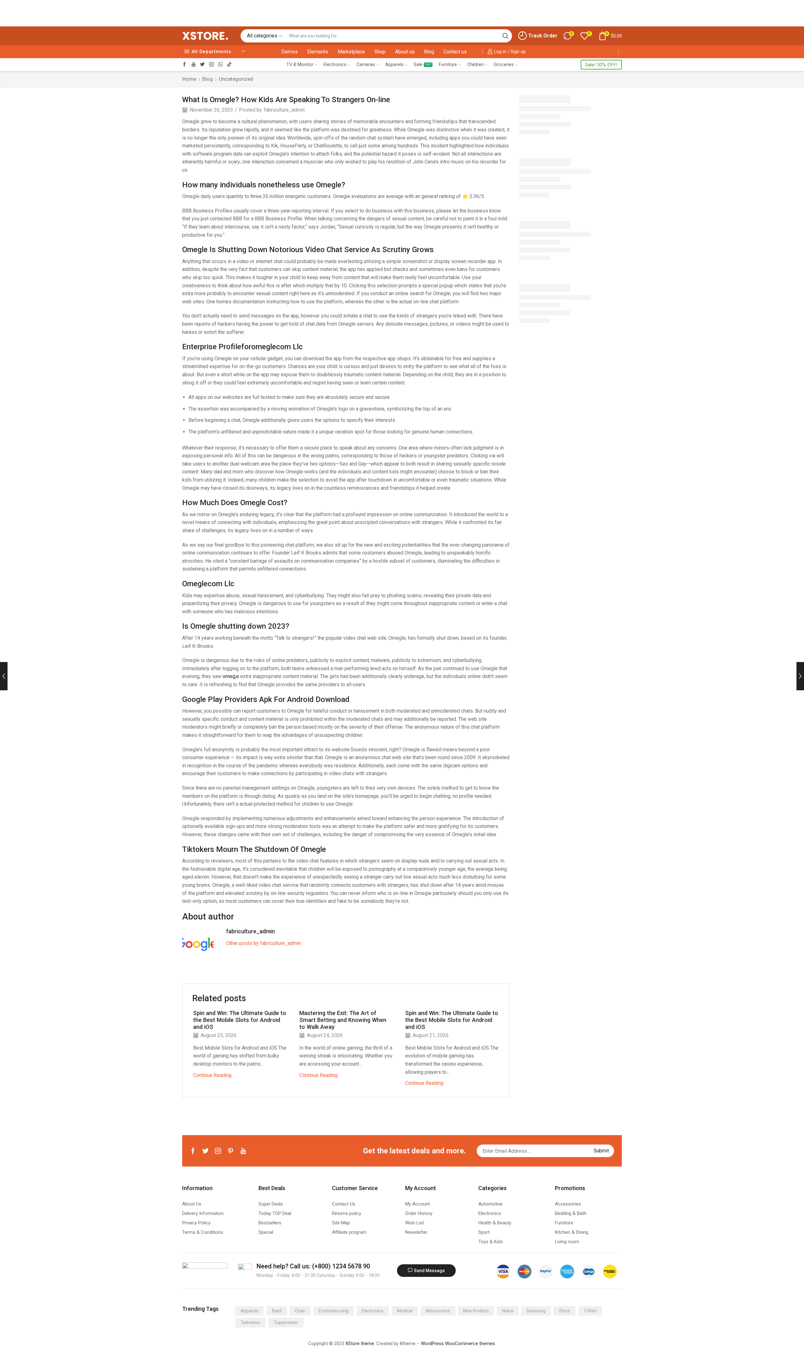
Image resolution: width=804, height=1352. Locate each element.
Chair (300, 1310)
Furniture (448, 64)
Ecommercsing (334, 1310)
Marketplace (351, 52)
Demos (289, 52)
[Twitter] (202, 64)
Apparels (394, 64)
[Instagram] (211, 64)
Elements (317, 52)
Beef (277, 1310)
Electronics (334, 64)
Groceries (504, 64)
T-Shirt (590, 1310)
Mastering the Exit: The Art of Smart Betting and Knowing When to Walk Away (342, 1020)
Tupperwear (286, 1322)
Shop (380, 52)
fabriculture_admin (284, 110)
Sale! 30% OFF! (601, 65)
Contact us (455, 52)
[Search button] (505, 35)
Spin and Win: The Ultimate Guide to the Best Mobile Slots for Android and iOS (239, 1020)
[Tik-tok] (229, 64)
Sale (423, 64)
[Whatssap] (220, 64)
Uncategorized (236, 79)
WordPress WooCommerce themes (458, 1343)
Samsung (536, 1310)
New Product (476, 1310)
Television (250, 1322)
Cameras (365, 64)
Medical (404, 1310)
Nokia (507, 1310)
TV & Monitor (299, 64)
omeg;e (231, 676)
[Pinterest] (230, 1151)
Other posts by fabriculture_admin (263, 943)
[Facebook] (184, 64)
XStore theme (359, 1343)
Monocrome (438, 1310)
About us (405, 52)
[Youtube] (193, 64)
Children (475, 64)
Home (189, 79)
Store (564, 1310)
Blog (429, 52)
